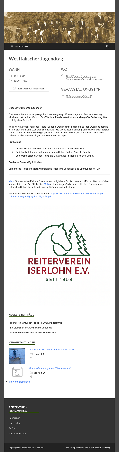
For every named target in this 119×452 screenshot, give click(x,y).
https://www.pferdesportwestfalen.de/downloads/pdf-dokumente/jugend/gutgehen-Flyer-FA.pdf (56, 195)
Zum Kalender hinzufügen (31, 89)
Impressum (14, 417)
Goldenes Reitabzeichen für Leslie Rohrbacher (33, 332)
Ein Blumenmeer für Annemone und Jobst (31, 327)
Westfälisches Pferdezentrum (81, 76)
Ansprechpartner (17, 433)
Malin (11, 181)
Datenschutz (15, 423)
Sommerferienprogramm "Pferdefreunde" (50, 368)
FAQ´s (12, 428)
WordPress (94, 447)
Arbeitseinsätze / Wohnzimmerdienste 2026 (51, 349)
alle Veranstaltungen (19, 381)
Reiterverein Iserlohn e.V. (79, 96)
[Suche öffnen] (107, 46)
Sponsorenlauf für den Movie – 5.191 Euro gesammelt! (37, 322)
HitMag (106, 447)
